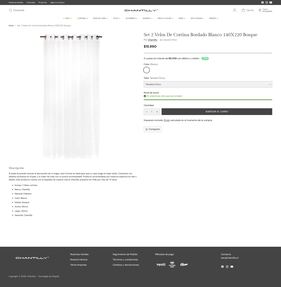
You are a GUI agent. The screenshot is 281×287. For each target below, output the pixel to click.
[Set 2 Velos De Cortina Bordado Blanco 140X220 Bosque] (73, 96)
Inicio (11, 25)
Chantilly (152, 39)
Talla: (154, 78)
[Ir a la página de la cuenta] (234, 10)
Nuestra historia (78, 259)
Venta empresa (78, 264)
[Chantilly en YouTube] (270, 3)
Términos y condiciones (125, 259)
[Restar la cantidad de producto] (146, 112)
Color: (151, 64)
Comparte (154, 129)
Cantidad (149, 105)
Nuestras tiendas (79, 254)
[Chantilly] (140, 10)
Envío (167, 120)
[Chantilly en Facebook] (262, 3)
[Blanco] (146, 70)
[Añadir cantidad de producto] (157, 112)
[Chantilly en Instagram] (266, 3)
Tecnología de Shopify (48, 276)
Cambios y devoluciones (126, 264)
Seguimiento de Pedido (125, 254)
